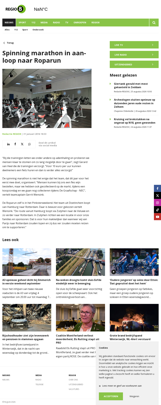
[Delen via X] (22, 144)
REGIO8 (95, 22)
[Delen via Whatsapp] (29, 144)
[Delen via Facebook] (15, 144)
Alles (7, 29)
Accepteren (111, 396)
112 (33, 22)
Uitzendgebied (76, 384)
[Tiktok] (157, 209)
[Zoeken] (154, 22)
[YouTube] (157, 216)
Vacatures (74, 389)
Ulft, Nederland (48, 9)
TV (66, 22)
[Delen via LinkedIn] (8, 144)
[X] (157, 195)
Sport (22, 22)
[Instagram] (157, 202)
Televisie (39, 384)
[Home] (15, 9)
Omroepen (80, 22)
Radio (56, 22)
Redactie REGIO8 (11, 133)
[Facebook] (157, 188)
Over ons (73, 379)
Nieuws (9, 22)
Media (44, 22)
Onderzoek (38, 29)
